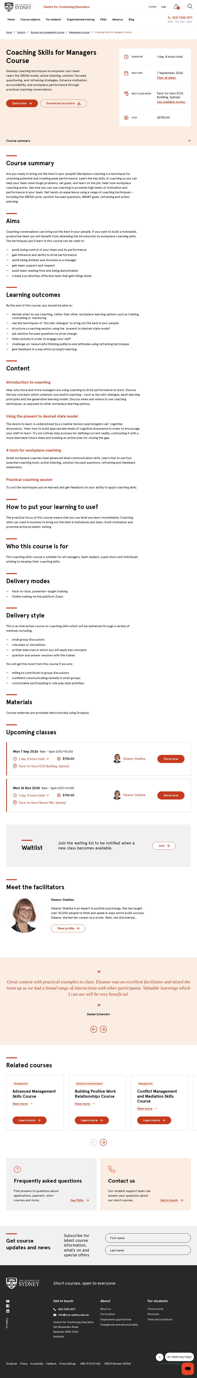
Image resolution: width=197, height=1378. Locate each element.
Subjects (21, 32)
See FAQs (76, 1200)
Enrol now (19, 103)
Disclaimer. (12, 1363)
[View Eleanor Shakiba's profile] (24, 915)
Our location (107, 1314)
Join (167, 846)
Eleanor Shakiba (62, 900)
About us (105, 1309)
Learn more (27, 1120)
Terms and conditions (160, 1319)
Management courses (79, 32)
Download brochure (60, 103)
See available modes (171, 102)
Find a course (155, 1309)
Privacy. (24, 1363)
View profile (65, 928)
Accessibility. (37, 1363)
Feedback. (51, 1363)
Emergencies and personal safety (119, 1324)
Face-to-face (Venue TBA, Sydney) (42, 802)
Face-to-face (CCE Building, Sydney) (44, 766)
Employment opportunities (115, 1319)
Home (9, 32)
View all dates (166, 78)
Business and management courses (47, 32)
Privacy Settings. (67, 1363)
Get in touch (169, 1200)
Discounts (153, 1314)
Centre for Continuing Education (66, 7)
